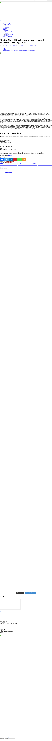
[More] (24, 159)
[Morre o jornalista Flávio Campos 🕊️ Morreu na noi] (13, 291)
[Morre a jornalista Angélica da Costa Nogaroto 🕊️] (39, 277)
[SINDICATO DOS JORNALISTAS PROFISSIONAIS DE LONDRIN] (39, 188)
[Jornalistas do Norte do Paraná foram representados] (13, 401)
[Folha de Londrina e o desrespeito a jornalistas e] (39, 567)
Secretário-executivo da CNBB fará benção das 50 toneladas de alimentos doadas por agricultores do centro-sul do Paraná (26, 165)
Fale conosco (5, 35)
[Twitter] (6, 159)
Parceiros (5, 28)
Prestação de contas (9, 34)
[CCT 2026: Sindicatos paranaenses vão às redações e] (39, 518)
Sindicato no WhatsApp (8, 36)
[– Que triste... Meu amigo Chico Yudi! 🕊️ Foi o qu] (39, 245)
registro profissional (10, 161)
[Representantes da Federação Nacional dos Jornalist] (39, 402)
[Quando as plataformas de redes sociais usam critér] (13, 241)
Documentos (5, 30)
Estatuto (7, 25)
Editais (6, 33)
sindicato (10, 162)
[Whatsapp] (19, 159)
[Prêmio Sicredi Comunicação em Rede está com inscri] (39, 370)
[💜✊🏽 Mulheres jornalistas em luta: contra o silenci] (13, 549)
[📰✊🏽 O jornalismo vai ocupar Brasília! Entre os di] (13, 425)
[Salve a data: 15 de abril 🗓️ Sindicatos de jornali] (39, 436)
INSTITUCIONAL (7, 23)
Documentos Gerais (9, 31)
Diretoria (7, 27)
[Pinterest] (15, 159)
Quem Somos (8, 24)
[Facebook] (2, 159)
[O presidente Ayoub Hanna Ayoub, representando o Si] (13, 200)
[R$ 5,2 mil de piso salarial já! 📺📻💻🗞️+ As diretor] (13, 508)
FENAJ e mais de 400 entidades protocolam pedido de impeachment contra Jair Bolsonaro (19, 163)
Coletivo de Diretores (34, 45)
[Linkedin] (11, 159)
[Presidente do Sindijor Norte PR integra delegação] (39, 334)
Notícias (6, 162)
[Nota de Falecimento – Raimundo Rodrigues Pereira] (13, 368)
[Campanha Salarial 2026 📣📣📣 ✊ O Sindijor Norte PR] (39, 474)
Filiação (4, 29)
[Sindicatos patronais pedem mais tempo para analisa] (13, 330)
